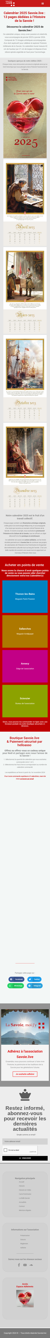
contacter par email (27, 779)
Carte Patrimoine (25, 1194)
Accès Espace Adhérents (24, 1285)
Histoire (22, 1186)
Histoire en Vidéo (25, 1190)
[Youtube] (25, 1265)
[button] (43, 3)
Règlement (24, 1244)
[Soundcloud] (31, 1265)
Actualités (22, 1202)
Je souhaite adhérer (25, 1074)
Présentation (25, 1235)
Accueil (21, 1182)
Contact (22, 1206)
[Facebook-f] (19, 1265)
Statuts (23, 1239)
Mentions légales (25, 1210)
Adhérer (23, 1248)
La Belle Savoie (24, 1198)
